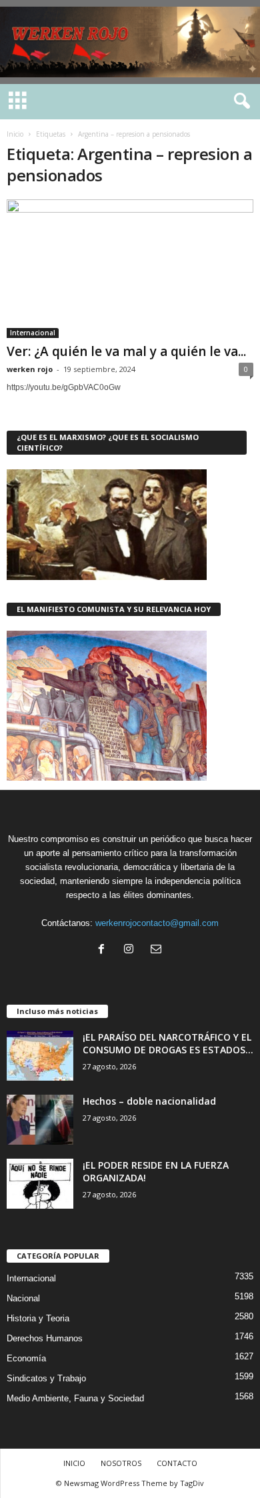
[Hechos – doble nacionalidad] (40, 1120)
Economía (26, 1358)
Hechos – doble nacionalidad (149, 1101)
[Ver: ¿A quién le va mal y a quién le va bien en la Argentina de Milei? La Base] (130, 268)
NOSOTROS (121, 1463)
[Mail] (157, 950)
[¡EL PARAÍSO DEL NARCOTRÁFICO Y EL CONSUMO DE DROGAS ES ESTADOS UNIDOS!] (40, 1056)
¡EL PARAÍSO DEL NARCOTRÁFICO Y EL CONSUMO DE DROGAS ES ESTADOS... (168, 1043)
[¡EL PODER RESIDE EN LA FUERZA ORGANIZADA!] (40, 1184)
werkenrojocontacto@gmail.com (157, 923)
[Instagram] (131, 950)
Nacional (23, 1298)
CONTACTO (177, 1463)
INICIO (74, 1463)
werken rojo (30, 369)
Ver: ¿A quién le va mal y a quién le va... (126, 351)
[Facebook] (104, 950)
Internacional (32, 332)
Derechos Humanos (45, 1338)
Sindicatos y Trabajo (46, 1378)
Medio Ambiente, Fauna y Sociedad (75, 1398)
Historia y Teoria (38, 1318)
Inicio (15, 134)
